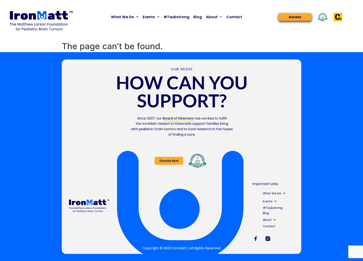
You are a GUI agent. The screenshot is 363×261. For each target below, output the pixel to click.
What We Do (122, 16)
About (212, 16)
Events (149, 16)
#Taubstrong (176, 16)
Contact (234, 16)
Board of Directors (178, 118)
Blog (197, 16)
